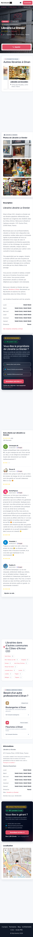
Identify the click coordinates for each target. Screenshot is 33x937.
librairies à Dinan (14, 289)
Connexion (27, 3)
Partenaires (12, 927)
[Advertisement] (16, 112)
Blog (19, 927)
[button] (17, 861)
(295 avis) (14, 31)
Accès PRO (19, 930)
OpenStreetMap (21, 877)
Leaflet (14, 877)
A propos (5, 927)
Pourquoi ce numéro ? (9, 762)
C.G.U (12, 930)
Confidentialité (26, 927)
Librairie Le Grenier (12, 792)
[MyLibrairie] (8, 2)
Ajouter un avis (9, 593)
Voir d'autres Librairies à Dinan (13, 329)
